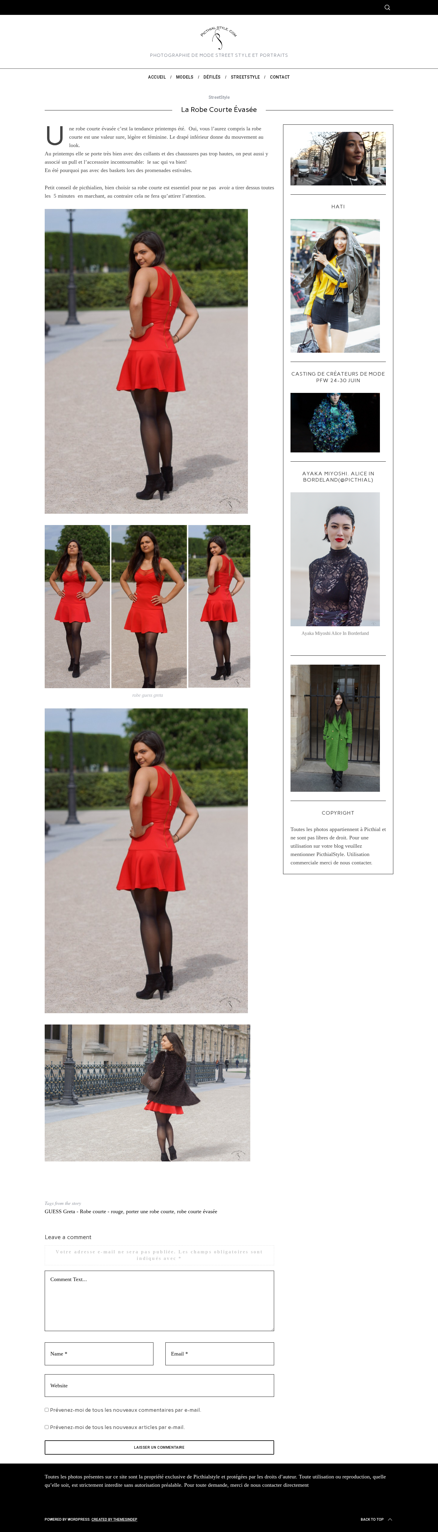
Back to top (372, 1519)
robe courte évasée (197, 1211)
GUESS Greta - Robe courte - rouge (84, 1211)
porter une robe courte (150, 1211)
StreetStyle (219, 97)
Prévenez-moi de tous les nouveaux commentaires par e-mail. (125, 1410)
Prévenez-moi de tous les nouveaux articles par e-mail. (117, 1427)
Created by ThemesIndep (114, 1519)
